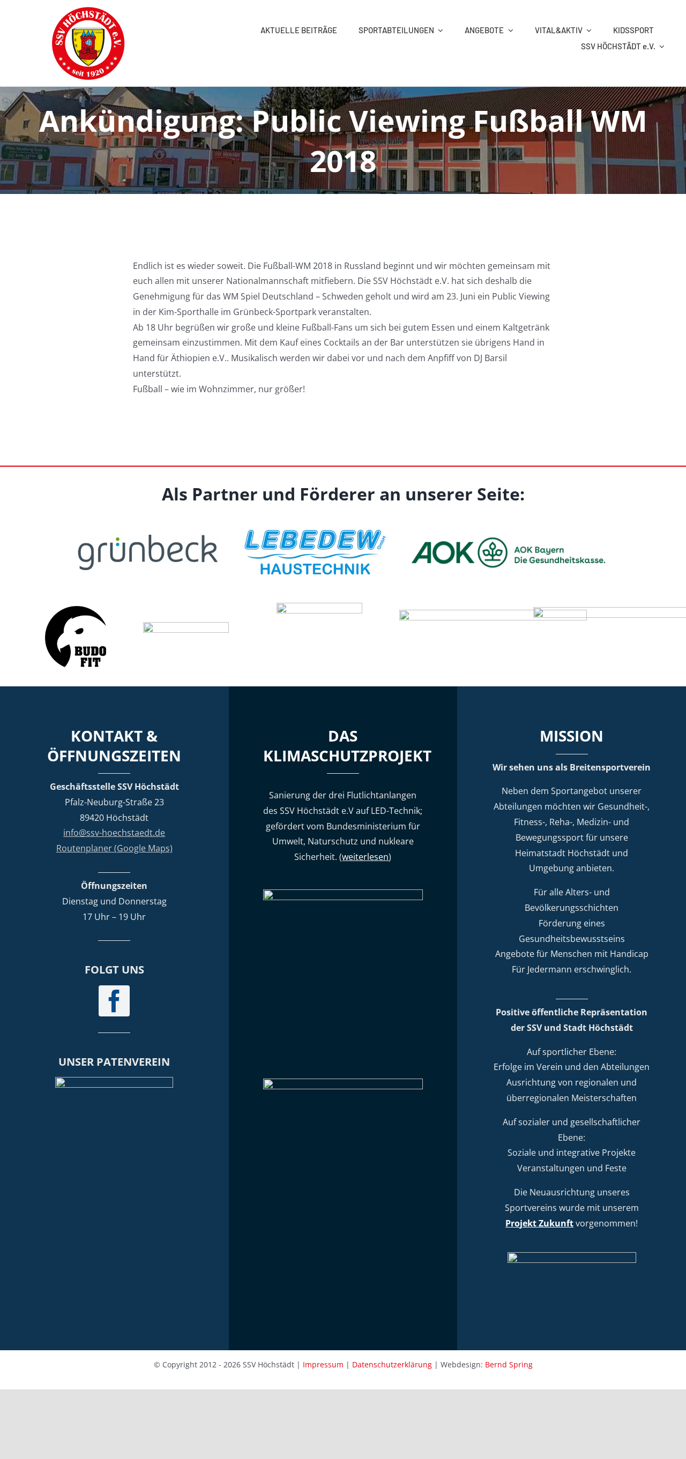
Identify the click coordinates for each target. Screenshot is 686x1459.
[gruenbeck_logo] (148, 539)
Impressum (323, 1364)
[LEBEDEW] (315, 528)
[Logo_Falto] (493, 614)
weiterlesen (365, 857)
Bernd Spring (509, 1364)
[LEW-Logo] (186, 626)
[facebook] (114, 1000)
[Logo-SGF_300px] (114, 1081)
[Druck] (319, 607)
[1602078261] (75, 610)
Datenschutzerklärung (392, 1364)
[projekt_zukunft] (572, 1256)
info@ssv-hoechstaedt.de (114, 833)
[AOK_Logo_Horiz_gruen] (510, 539)
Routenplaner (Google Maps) (114, 848)
